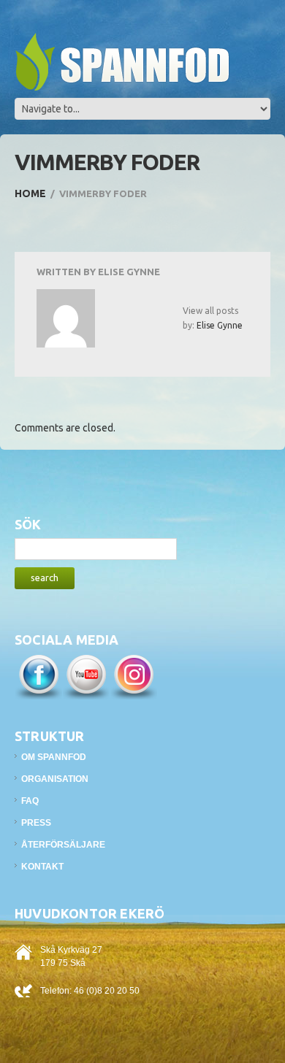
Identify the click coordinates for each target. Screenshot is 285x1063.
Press (36, 823)
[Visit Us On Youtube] (86, 675)
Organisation (54, 779)
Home (30, 193)
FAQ (30, 801)
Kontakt (42, 866)
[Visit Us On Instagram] (133, 675)
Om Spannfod (53, 757)
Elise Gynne (129, 271)
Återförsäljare (63, 845)
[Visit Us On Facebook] (38, 675)
